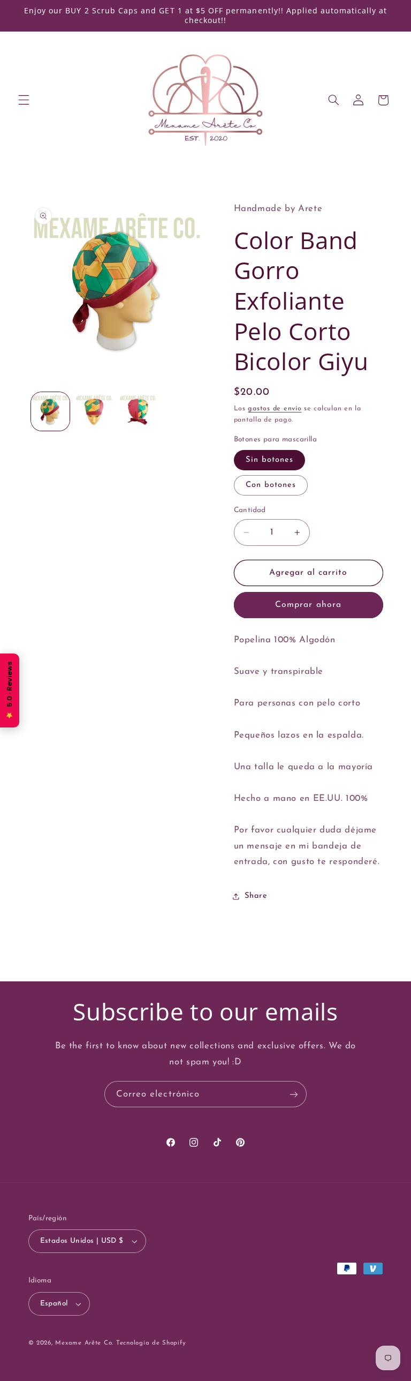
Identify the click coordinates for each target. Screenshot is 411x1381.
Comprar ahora (308, 605)
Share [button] (256, 896)
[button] (23, 100)
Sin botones (270, 460)
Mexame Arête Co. (84, 1343)
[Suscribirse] (293, 1094)
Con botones (271, 485)
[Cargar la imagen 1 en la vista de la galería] (50, 411)
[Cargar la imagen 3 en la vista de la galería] (138, 411)
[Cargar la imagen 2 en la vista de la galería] (94, 411)
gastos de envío (274, 409)
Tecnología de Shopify (151, 1343)
